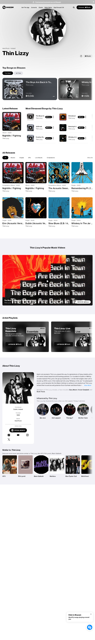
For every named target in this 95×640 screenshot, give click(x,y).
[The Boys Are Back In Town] (41, 117)
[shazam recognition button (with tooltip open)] (89, 627)
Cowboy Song (40, 137)
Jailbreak (39, 126)
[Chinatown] (73, 117)
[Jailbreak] (41, 127)
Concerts (34, 7)
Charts (41, 7)
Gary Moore (73, 390)
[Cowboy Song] (41, 138)
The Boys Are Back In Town (45, 116)
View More (87, 385)
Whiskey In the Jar (74, 137)
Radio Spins (48, 7)
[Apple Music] (5, 142)
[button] (93, 2)
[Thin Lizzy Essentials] (25, 337)
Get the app (25, 7)
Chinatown (72, 116)
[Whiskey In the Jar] (73, 138)
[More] (53, 117)
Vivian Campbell (83, 390)
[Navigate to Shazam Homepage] (8, 7)
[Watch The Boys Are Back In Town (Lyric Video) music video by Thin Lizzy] (47, 281)
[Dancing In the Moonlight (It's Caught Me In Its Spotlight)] (73, 127)
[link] (83, 302)
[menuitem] (25, 7)
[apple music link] (88, 56)
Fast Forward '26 (59, 7)
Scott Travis (41, 392)
